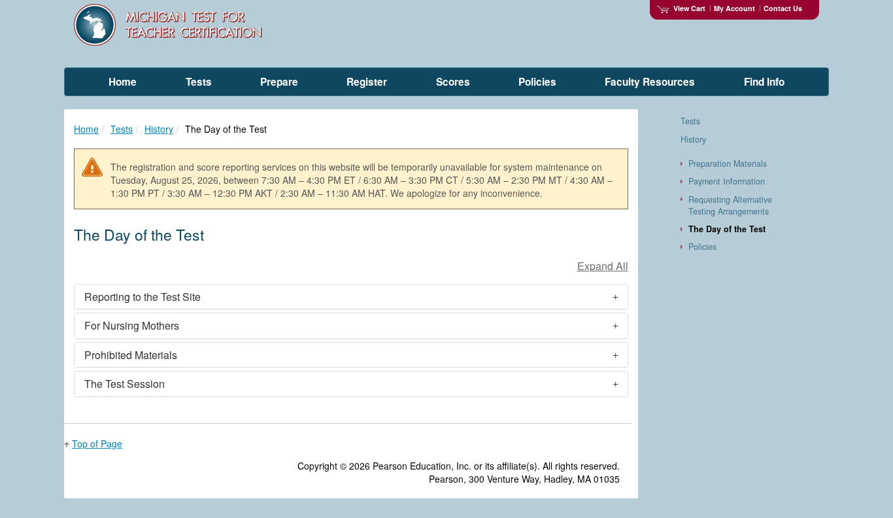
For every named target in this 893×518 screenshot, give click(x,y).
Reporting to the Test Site (142, 296)
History (158, 128)
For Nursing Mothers (131, 325)
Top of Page (97, 443)
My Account (734, 8)
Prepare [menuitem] (279, 82)
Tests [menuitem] (199, 82)
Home (86, 128)
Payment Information (726, 181)
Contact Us (783, 8)
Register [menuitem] (366, 82)
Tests (121, 128)
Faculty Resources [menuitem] (650, 82)
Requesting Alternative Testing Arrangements (730, 205)
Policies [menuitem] (537, 82)
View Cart (689, 8)
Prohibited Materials (130, 354)
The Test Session (124, 383)
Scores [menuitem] (453, 82)
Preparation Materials (727, 163)
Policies (702, 246)
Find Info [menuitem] (764, 82)
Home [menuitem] (123, 82)
